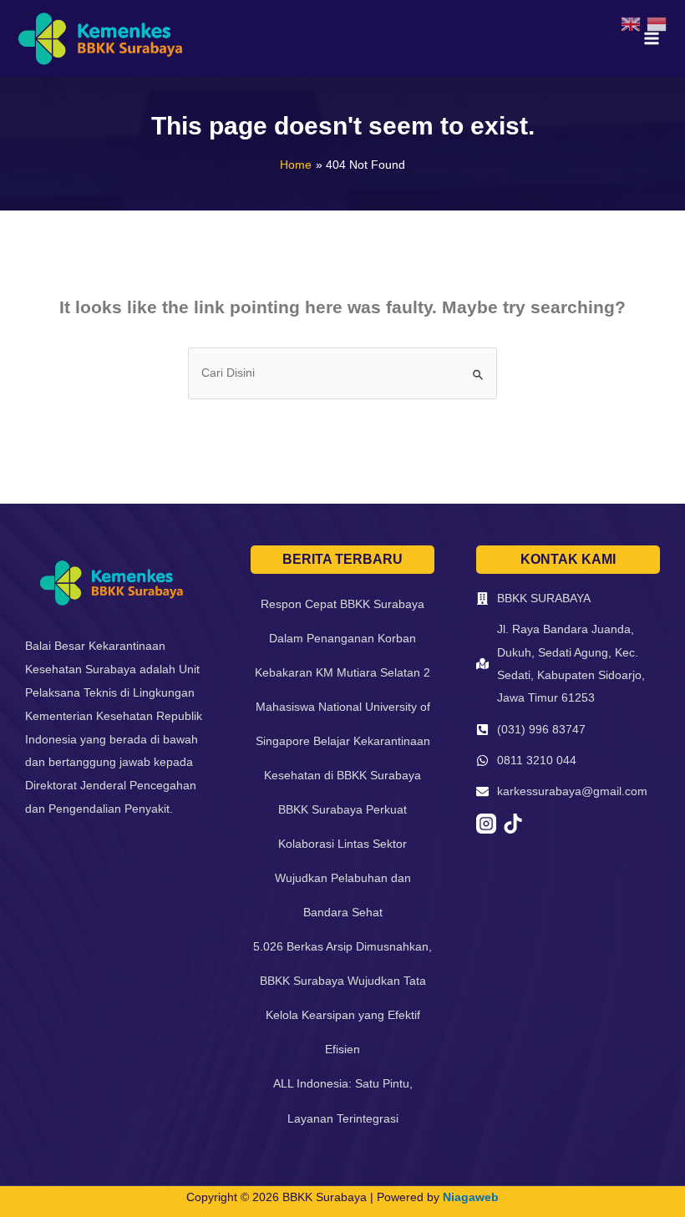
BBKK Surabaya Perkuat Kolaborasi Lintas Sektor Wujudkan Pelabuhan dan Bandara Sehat (343, 861)
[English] (634, 24)
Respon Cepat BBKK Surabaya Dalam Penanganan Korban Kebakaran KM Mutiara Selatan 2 (342, 638)
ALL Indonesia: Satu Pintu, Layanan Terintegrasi (343, 1100)
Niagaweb (471, 1197)
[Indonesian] (659, 24)
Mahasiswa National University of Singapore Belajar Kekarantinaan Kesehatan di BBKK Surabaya (343, 741)
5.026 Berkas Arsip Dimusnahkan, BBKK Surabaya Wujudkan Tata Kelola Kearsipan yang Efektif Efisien (342, 998)
